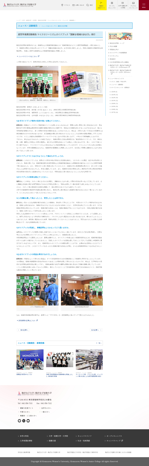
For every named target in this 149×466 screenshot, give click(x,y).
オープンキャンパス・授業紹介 (120, 87)
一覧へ (99, 343)
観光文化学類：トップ (117, 43)
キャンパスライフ (85, 436)
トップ (18, 20)
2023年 (113, 94)
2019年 (113, 106)
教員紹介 (113, 59)
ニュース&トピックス (117, 78)
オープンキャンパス (114, 436)
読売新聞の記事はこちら (27, 320)
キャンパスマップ (113, 440)
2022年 (113, 97)
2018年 (113, 109)
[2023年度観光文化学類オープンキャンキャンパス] (120, 39)
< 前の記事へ (23, 330)
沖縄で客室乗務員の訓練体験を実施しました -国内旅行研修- (59, 374)
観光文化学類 (42, 20)
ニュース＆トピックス (54, 20)
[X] (23, 421)
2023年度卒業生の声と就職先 (119, 62)
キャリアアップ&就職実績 (118, 53)
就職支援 (52, 440)
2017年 (113, 112)
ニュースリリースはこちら (28, 56)
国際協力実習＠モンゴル (24, 373)
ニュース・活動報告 (68, 20)
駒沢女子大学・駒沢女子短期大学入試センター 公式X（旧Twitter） (120, 71)
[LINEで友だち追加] (19, 421)
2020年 (113, 103)
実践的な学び (114, 49)
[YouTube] (28, 421)
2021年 (113, 100)
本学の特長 (24, 436)
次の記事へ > (96, 330)
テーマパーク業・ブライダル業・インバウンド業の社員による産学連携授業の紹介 (89, 374)
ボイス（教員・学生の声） (119, 81)
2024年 (113, 92)
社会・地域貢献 (84, 440)
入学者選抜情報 (26, 440)
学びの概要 (113, 46)
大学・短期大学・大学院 (29, 20)
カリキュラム (114, 56)
